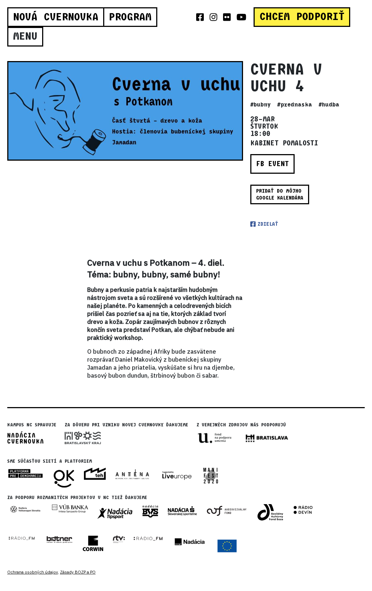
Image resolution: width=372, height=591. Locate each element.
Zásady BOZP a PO (78, 572)
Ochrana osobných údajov (32, 572)
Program (130, 17)
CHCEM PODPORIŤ (301, 16)
